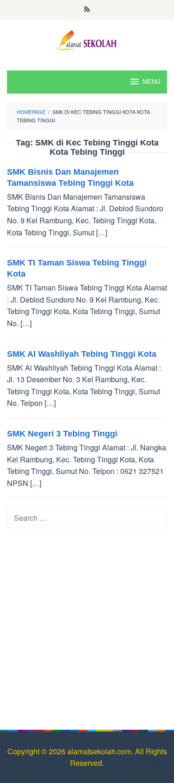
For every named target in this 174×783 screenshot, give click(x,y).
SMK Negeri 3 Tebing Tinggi (62, 433)
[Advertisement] (87, 624)
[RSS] (87, 9)
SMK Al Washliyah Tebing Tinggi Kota (81, 354)
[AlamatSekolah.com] (87, 39)
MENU (151, 81)
